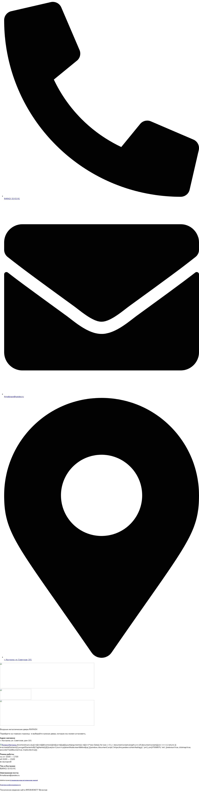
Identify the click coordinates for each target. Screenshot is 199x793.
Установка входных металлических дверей (24, 780)
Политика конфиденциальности (10, 785)
